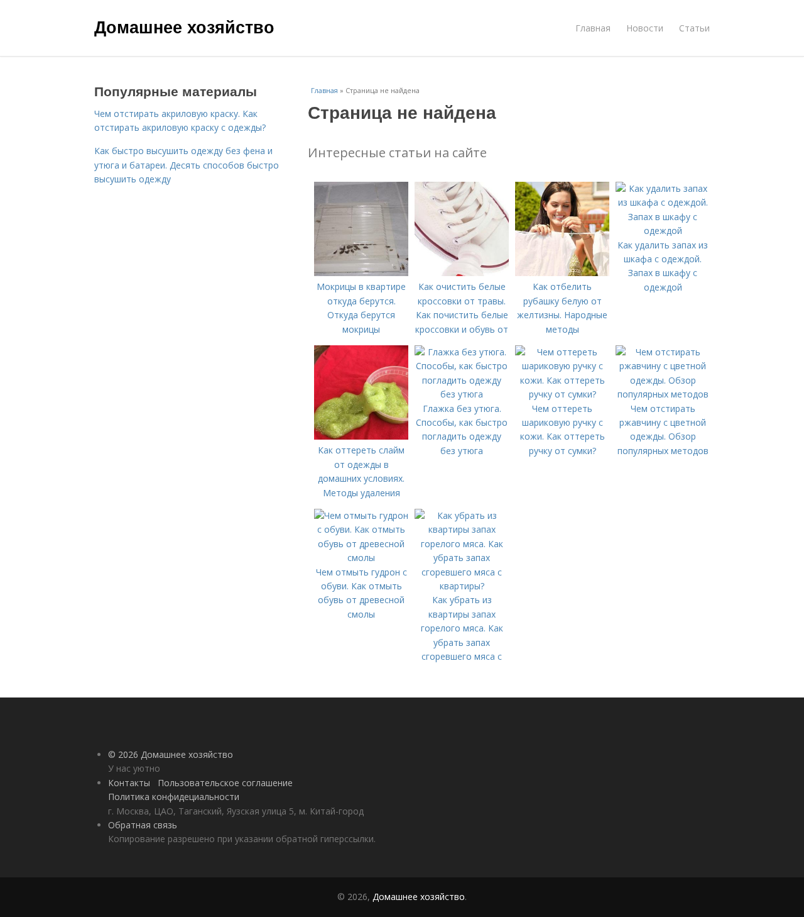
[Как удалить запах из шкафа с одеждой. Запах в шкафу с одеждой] (663, 230)
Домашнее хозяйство (184, 26)
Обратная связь (142, 825)
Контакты (129, 783)
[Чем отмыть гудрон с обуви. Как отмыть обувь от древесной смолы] (361, 558)
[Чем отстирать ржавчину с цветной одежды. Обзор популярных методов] (663, 394)
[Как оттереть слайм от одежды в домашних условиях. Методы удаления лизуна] (361, 436)
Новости (644, 28)
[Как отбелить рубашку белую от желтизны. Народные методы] (562, 273)
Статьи (694, 28)
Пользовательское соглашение (225, 783)
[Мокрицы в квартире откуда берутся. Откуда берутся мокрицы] (361, 273)
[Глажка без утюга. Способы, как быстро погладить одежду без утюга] (462, 394)
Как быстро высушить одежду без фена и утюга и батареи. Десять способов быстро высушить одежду (186, 165)
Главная (593, 28)
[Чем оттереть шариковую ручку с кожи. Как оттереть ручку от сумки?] (562, 394)
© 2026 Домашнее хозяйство (170, 754)
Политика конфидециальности (173, 797)
